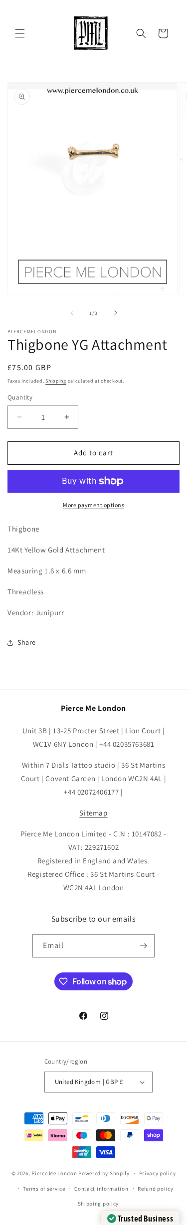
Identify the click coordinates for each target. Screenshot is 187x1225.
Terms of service (44, 1188)
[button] (20, 33)
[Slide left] (72, 313)
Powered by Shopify (104, 1173)
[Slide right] (116, 313)
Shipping (55, 381)
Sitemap (93, 812)
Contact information (101, 1188)
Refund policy (155, 1188)
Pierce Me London (54, 1173)
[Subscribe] (143, 945)
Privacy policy (157, 1173)
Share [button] (26, 642)
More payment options (93, 505)
